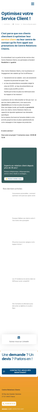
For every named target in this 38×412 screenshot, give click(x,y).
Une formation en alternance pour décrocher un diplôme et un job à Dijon (22, 306)
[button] (16, 24)
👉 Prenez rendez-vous (13, 179)
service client (8, 39)
